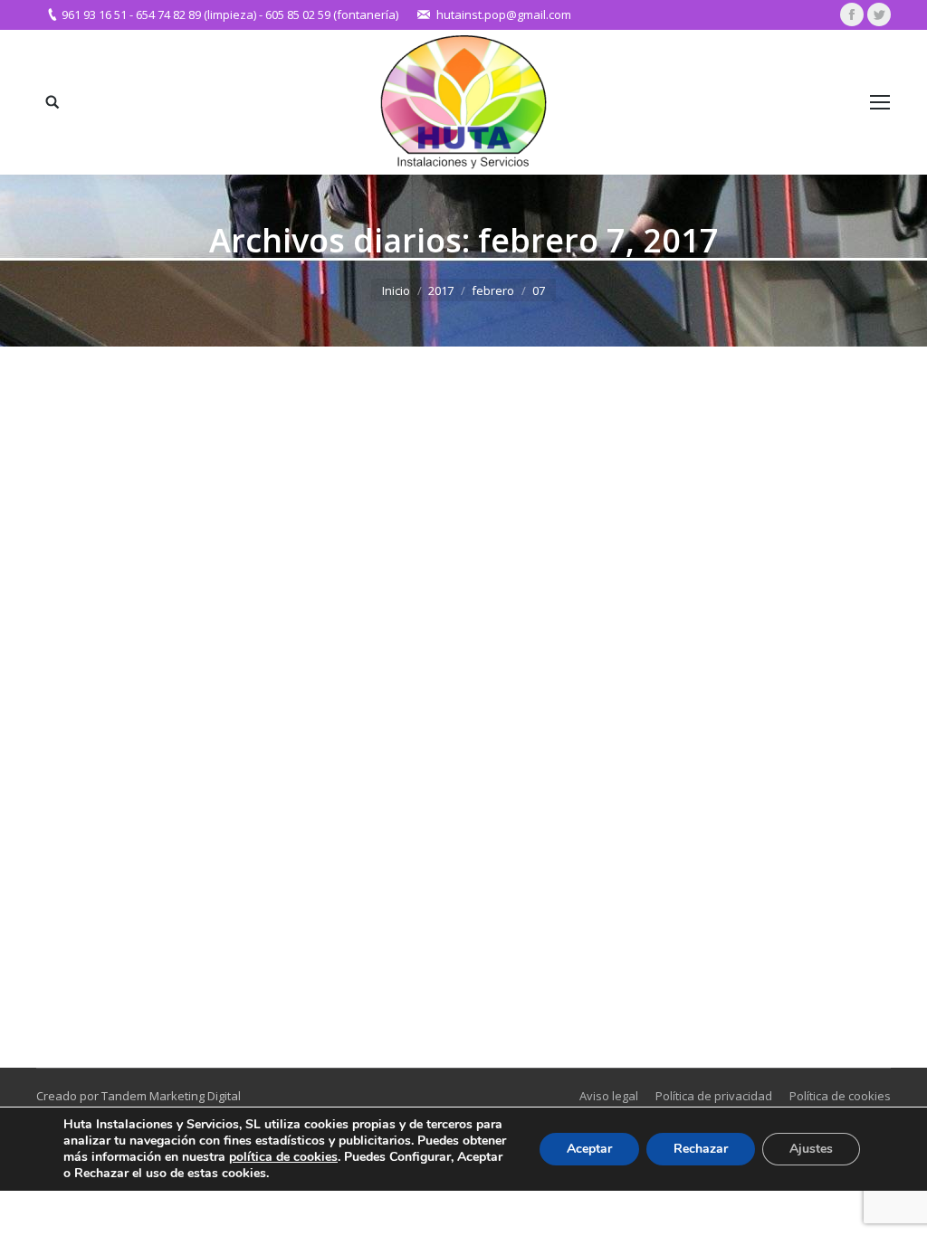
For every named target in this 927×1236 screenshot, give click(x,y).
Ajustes (811, 1148)
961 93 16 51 (94, 14)
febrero (493, 290)
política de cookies (283, 1156)
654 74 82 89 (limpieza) (196, 14)
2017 (441, 290)
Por (139, 918)
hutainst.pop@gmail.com (503, 14)
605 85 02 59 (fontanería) (331, 14)
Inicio (396, 290)
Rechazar (701, 1148)
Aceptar (589, 1148)
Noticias (80, 918)
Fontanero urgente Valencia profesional (217, 888)
